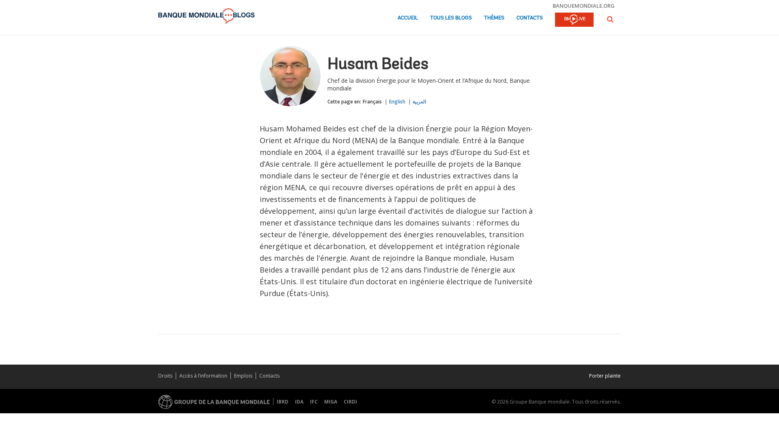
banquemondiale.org (584, 5)
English (397, 101)
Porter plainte (605, 375)
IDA (299, 401)
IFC (314, 401)
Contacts (529, 18)
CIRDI (350, 401)
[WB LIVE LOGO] (574, 20)
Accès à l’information (203, 375)
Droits (165, 375)
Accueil (408, 18)
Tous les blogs (451, 18)
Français (372, 101)
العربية (419, 101)
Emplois (243, 375)
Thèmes (494, 18)
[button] (610, 19)
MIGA (330, 401)
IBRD (282, 401)
